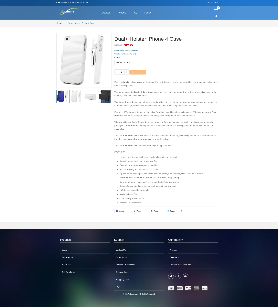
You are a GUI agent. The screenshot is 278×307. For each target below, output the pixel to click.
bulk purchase (68, 272)
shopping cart (122, 279)
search (65, 250)
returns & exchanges (125, 265)
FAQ (118, 287)
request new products (180, 265)
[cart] (216, 9)
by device (66, 265)
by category (67, 257)
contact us (121, 250)
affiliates (173, 250)
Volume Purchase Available (125, 54)
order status (121, 257)
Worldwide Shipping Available (126, 51)
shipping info (122, 272)
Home (59, 23)
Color (117, 57)
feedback (174, 257)
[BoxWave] (67, 12)
